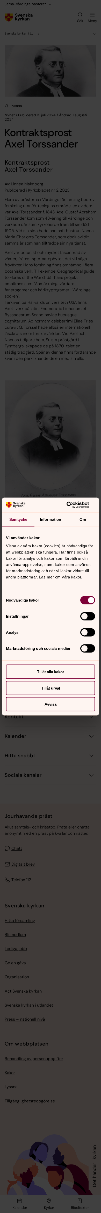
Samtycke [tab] (18, 519)
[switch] (87, 616)
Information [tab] (50, 519)
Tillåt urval (50, 688)
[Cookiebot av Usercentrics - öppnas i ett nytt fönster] (72, 505)
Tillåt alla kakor (50, 672)
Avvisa (50, 704)
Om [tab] (83, 519)
